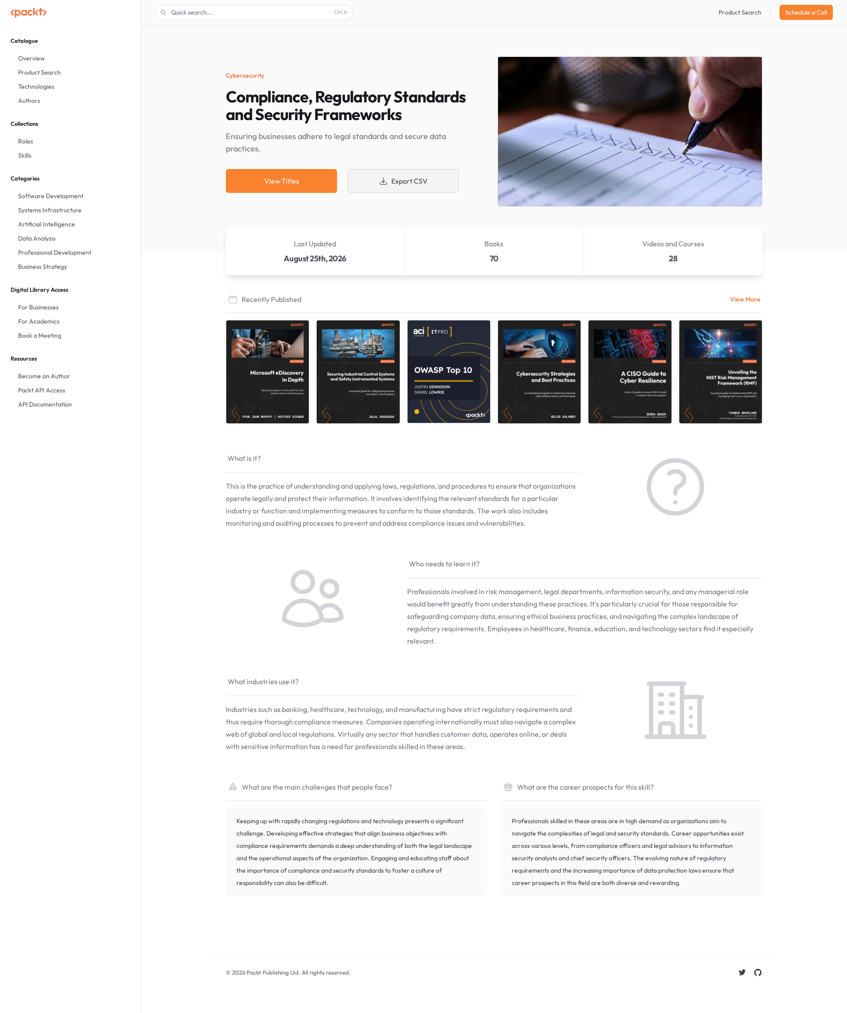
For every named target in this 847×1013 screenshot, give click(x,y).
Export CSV (409, 181)
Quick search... (259, 12)
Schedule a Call (806, 12)
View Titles (281, 181)
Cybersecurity (245, 75)
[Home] (29, 12)
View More (745, 299)
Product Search (740, 12)
